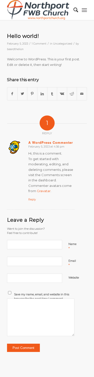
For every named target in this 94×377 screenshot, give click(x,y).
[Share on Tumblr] (52, 93)
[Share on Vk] (62, 93)
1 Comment (39, 43)
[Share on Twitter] (22, 93)
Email (72, 263)
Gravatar (44, 191)
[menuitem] (73, 10)
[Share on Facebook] (12, 93)
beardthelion (15, 49)
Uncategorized (62, 43)
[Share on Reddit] (72, 93)
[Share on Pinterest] (32, 93)
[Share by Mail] (82, 93)
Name (72, 246)
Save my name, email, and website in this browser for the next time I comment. (41, 296)
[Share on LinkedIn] (42, 93)
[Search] (73, 10)
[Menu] (84, 10)
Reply (32, 199)
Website (73, 277)
